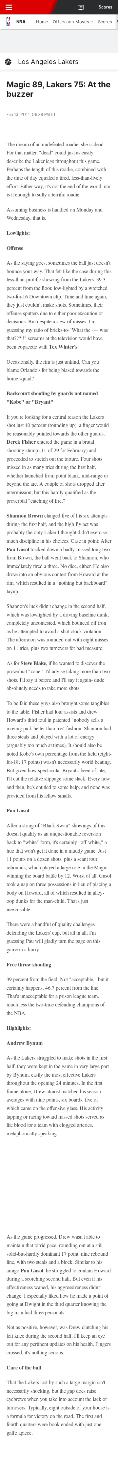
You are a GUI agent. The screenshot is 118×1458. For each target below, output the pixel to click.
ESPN (35, 7)
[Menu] (9, 7)
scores (105, 7)
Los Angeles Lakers (48, 62)
